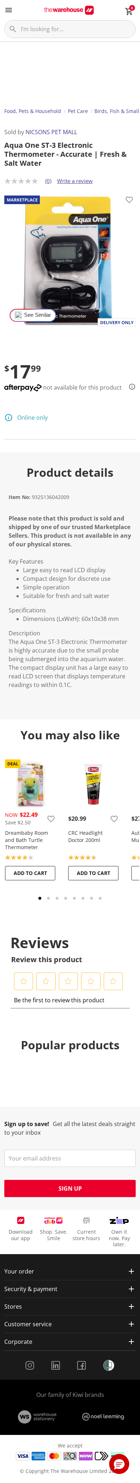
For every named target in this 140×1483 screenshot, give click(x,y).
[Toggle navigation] (8, 10)
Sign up (70, 1188)
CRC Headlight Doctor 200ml (85, 836)
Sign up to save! (26, 1124)
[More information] (130, 386)
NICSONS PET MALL (51, 132)
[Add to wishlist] (129, 201)
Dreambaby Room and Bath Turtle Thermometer (26, 840)
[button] (24, 981)
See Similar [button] (37, 315)
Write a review (75, 180)
